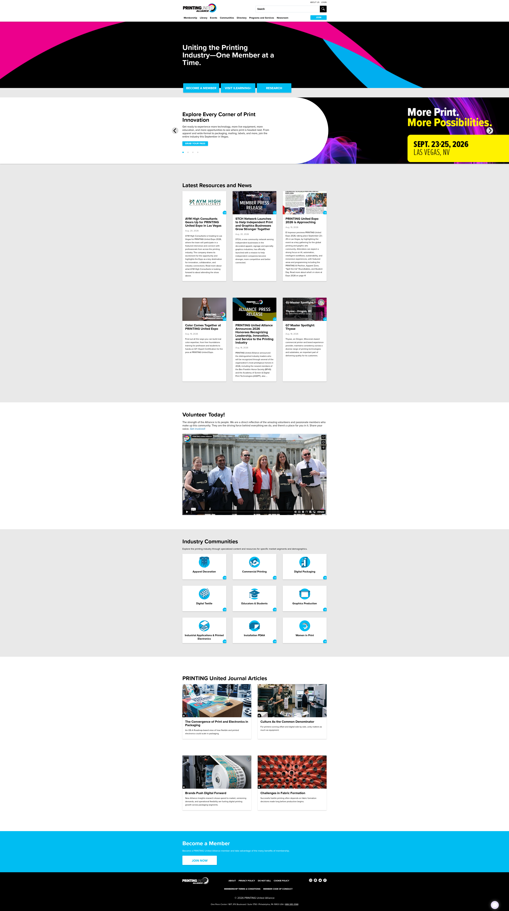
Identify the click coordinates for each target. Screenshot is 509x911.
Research (274, 88)
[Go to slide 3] (193, 152)
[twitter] (320, 881)
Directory (242, 18)
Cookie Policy (281, 880)
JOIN (318, 17)
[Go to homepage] (195, 880)
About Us (314, 2)
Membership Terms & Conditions (242, 888)
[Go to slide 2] (188, 152)
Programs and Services (261, 18)
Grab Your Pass (195, 143)
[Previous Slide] (175, 130)
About (232, 880)
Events (213, 18)
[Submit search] (323, 9)
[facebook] (325, 881)
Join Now (200, 860)
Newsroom (282, 18)
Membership (190, 18)
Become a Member (201, 88)
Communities (227, 18)
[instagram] (310, 881)
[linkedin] (315, 881)
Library (203, 18)
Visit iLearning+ (238, 88)
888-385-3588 (291, 904)
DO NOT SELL (264, 880)
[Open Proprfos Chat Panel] (495, 905)
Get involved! (197, 429)
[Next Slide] (489, 130)
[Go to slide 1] (183, 152)
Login (324, 2)
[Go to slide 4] (197, 152)
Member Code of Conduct (278, 888)
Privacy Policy (247, 880)
